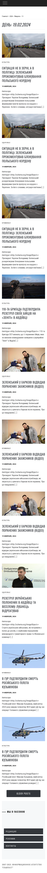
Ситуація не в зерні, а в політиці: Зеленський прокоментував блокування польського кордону (21, 74)
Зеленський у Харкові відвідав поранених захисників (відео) (23, 384)
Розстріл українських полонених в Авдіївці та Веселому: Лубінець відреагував (19, 604)
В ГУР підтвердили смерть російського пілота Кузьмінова (20, 682)
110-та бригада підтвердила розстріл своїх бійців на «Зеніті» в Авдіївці (21, 313)
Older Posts (23, 793)
